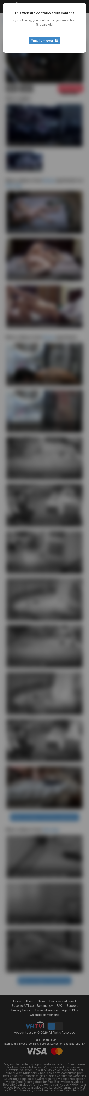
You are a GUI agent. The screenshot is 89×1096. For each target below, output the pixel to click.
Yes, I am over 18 (44, 41)
